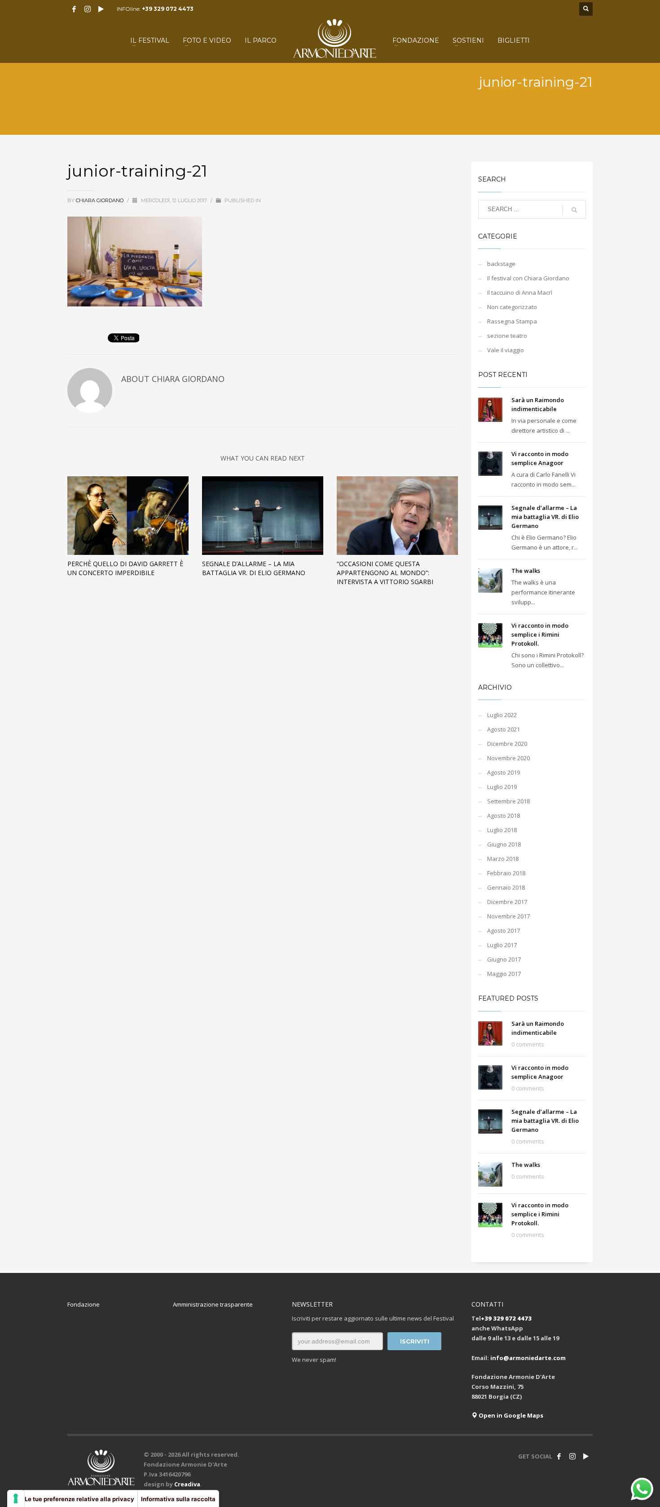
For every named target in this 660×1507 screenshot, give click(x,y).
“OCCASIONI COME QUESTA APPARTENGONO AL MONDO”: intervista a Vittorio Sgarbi (385, 572)
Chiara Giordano (100, 200)
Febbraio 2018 (506, 873)
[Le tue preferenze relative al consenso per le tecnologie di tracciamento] (15, 1498)
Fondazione (83, 1304)
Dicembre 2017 (507, 902)
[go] (574, 209)
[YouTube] (101, 9)
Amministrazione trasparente (213, 1304)
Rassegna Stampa (512, 321)
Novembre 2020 (508, 758)
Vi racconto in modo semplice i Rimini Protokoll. (539, 634)
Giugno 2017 (504, 959)
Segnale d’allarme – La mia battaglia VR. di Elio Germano (253, 568)
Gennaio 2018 (506, 887)
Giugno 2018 (504, 844)
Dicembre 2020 (507, 744)
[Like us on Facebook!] (559, 1456)
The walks (525, 571)
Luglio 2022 (502, 715)
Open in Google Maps (510, 1415)
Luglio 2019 (502, 787)
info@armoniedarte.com (528, 1358)
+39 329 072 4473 (168, 8)
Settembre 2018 (508, 801)
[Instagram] (87, 9)
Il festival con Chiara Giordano (528, 278)
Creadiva (187, 1484)
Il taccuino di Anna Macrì (519, 292)
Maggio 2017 (504, 974)
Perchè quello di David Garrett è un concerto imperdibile (125, 568)
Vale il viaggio (505, 350)
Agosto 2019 (503, 772)
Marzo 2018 (503, 859)
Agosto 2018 (503, 815)
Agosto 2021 (503, 729)
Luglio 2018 (502, 830)
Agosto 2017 (503, 930)
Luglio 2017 (502, 945)
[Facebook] (74, 9)
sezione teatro (507, 336)
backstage (501, 264)
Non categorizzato (512, 307)
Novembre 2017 (508, 916)
